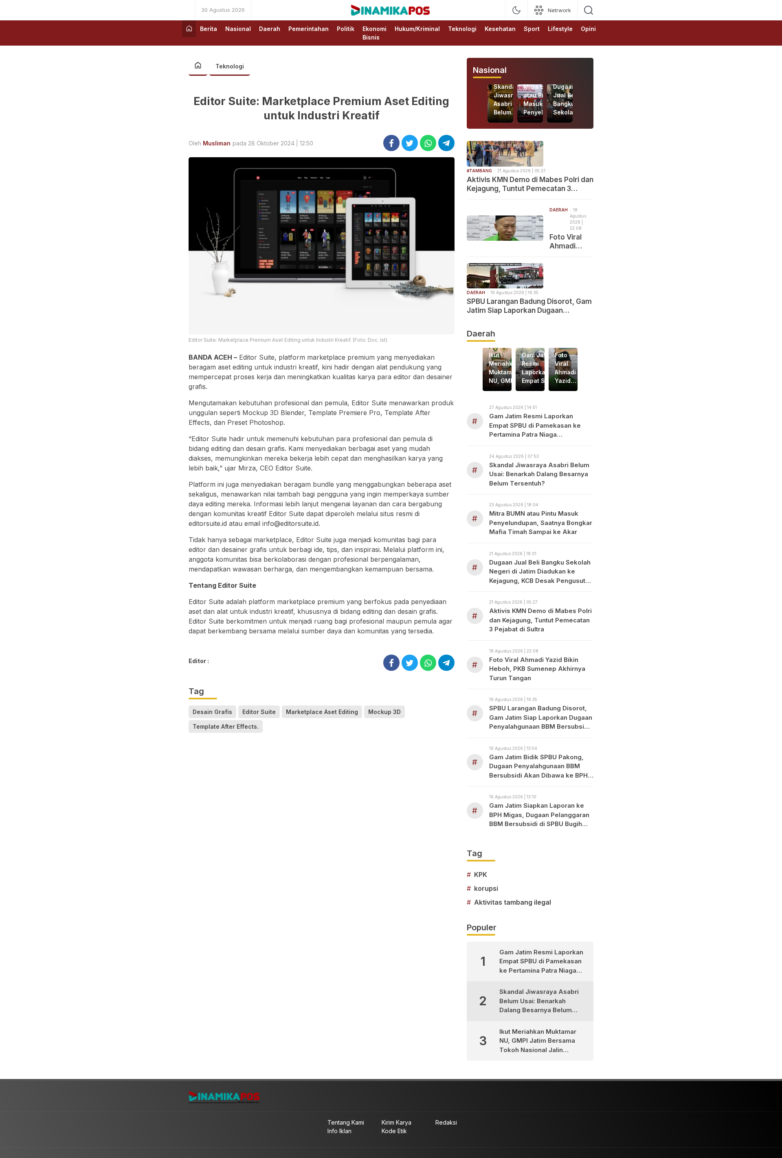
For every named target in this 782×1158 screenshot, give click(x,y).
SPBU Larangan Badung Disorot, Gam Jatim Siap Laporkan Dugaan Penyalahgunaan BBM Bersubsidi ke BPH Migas (529, 306)
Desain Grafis (212, 711)
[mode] (516, 10)
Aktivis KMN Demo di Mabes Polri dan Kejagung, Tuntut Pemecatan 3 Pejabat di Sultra (530, 184)
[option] (500, 103)
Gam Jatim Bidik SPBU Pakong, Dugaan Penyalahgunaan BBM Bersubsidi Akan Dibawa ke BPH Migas (538, 766)
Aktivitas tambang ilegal (512, 902)
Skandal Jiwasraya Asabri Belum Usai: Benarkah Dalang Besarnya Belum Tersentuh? (510, 99)
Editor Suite (259, 711)
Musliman (217, 143)
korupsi (486, 888)
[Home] (189, 28)
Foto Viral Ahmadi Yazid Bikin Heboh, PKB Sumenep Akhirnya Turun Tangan (569, 241)
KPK (480, 874)
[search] (588, 10)
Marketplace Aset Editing (322, 711)
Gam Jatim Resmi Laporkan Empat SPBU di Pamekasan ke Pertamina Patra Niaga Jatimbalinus (540, 368)
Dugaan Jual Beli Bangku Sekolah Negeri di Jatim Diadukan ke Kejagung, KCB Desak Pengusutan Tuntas (570, 99)
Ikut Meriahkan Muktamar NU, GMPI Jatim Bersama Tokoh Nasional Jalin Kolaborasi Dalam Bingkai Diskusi (504, 368)
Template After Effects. (226, 726)
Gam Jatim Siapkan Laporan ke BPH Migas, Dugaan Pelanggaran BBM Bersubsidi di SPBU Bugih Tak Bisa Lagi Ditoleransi (539, 815)
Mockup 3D (384, 711)
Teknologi (229, 66)
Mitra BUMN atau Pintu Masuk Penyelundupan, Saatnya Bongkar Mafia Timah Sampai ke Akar (540, 523)
